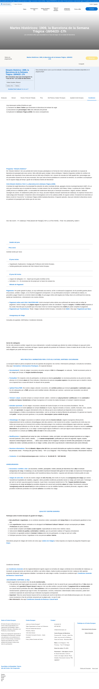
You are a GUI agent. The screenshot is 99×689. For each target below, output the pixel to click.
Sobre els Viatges (48, 541)
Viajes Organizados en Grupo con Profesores (37, 626)
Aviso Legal (95, 668)
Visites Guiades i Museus (45, 9)
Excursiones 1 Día (34, 9)
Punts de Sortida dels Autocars (33, 628)
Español (95, 4)
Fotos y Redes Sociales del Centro (34, 639)
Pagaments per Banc (84, 309)
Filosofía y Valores (30, 630)
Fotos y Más (77, 9)
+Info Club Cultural (30, 632)
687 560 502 (57, 626)
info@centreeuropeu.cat (60, 629)
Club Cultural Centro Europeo (89, 629)
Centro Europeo (6, 4)
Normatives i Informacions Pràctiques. (26, 366)
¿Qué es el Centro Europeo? (33, 624)
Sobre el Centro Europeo (56, 9)
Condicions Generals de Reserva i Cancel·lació (42, 599)
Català (91, 4)
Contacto (91, 8)
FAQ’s (8, 543)
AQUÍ (42, 71)
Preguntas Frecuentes (67, 9)
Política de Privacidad (85, 668)
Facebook (81, 67)
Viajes (24, 9)
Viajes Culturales (18, 4)
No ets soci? (25, 89)
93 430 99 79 (57, 624)
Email (80, 69)
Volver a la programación (8, 58)
